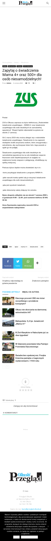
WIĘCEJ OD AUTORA (30, 292)
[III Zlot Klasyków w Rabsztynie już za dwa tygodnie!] (8, 335)
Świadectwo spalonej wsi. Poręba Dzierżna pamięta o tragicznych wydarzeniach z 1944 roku (30, 358)
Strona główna (7, 62)
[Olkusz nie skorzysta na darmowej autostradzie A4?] (8, 312)
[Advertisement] (25, 33)
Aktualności (25, 62)
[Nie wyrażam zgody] (48, 526)
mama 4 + (24, 247)
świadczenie (34, 247)
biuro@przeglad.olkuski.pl (31, 509)
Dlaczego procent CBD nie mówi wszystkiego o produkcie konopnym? (30, 301)
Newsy (16, 62)
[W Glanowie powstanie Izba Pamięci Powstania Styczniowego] (8, 347)
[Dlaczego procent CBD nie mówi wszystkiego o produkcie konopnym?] (8, 301)
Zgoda (16, 537)
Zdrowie (19, 66)
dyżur (16, 247)
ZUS (42, 247)
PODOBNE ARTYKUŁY (11, 292)
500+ (10, 247)
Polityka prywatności (29, 537)
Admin (9, 83)
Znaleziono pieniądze (40, 281)
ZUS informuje (28, 66)
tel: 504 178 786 (25, 504)
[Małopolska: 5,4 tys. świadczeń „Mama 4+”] (8, 323)
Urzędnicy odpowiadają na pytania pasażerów (12, 282)
